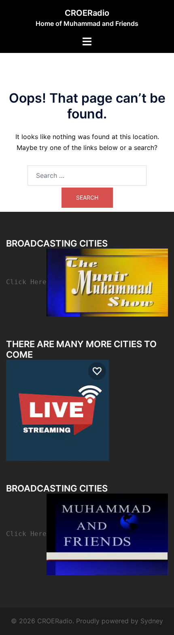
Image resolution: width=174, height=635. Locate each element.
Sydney (151, 621)
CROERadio (87, 13)
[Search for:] (87, 175)
